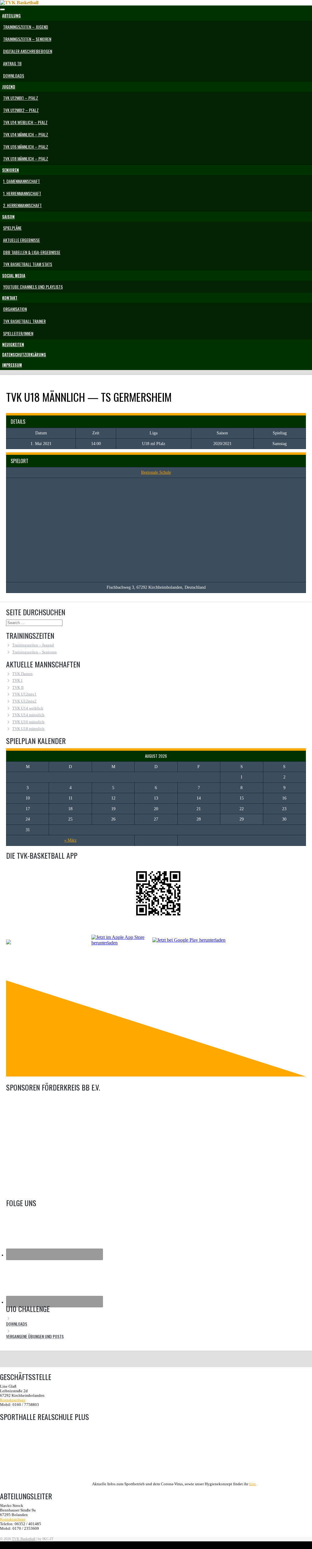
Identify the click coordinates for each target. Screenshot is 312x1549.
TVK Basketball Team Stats (27, 264)
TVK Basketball (23, 1539)
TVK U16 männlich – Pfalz (25, 146)
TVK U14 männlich (28, 715)
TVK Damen (22, 674)
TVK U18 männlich (28, 729)
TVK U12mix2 (24, 701)
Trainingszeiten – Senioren (27, 39)
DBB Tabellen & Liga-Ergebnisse (31, 252)
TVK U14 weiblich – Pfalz (25, 122)
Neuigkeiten (13, 344)
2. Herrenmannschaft (22, 205)
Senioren (10, 170)
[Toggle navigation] (2, 9)
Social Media (13, 276)
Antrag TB (12, 63)
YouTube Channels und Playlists (33, 286)
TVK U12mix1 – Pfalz (20, 98)
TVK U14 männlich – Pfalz (25, 134)
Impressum (12, 365)
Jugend (8, 87)
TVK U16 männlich (28, 722)
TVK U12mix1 (24, 694)
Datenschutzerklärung (24, 355)
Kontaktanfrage (13, 1400)
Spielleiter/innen (18, 333)
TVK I (17, 680)
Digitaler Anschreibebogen (27, 51)
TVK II (17, 687)
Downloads (13, 75)
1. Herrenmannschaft (22, 193)
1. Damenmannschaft (21, 181)
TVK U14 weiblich (27, 708)
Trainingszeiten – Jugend (25, 26)
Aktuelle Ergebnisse (21, 240)
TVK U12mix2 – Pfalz (21, 110)
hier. (252, 1484)
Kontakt (9, 298)
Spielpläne (12, 228)
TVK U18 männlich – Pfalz (25, 158)
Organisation (15, 309)
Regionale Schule (156, 472)
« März (70, 840)
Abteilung (11, 16)
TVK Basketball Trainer (24, 321)
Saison (8, 217)
